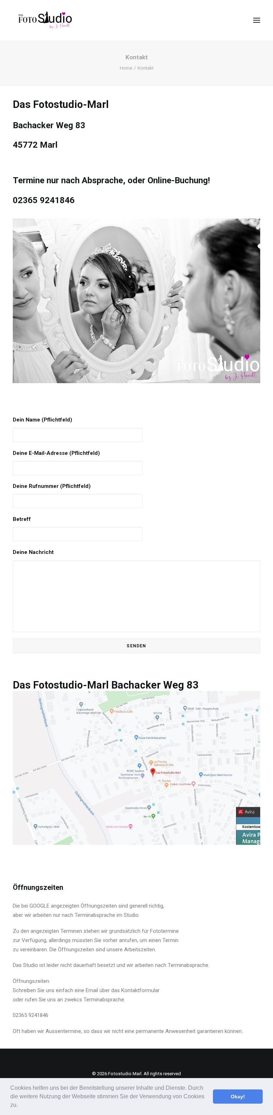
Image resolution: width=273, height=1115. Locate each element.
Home (126, 68)
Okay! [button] (238, 1096)
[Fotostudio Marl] (45, 20)
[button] (20, 1106)
